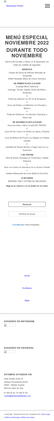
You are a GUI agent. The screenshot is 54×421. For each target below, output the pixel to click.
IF (39, 414)
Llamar (27, 275)
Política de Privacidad (12, 417)
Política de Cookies (28, 417)
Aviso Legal (46, 414)
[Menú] (46, 6)
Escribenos (27, 288)
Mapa (27, 300)
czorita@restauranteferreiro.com (17, 395)
